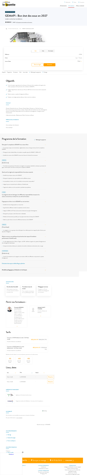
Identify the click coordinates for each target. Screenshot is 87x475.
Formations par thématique (43, 472)
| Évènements (63, 6)
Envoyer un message (39, 460)
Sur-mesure (50, 51)
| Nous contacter (80, 6)
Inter (35, 51)
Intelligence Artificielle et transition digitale (72, 467)
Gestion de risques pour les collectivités (72, 470)
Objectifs (4, 72)
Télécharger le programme (36, 72)
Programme (9, 72)
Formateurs (15, 72)
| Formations (71, 6)
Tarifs (20, 72)
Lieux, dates (25, 72)
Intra (43, 51)
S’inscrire (49, 64)
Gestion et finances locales (72, 468)
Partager (45, 72)
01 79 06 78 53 (57, 460)
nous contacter (19, 417)
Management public (72, 471)
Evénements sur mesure (43, 468)
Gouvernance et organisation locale (72, 474)
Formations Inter (43, 473)
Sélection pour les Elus (72, 472)
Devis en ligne (37, 64)
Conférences (43, 467)
